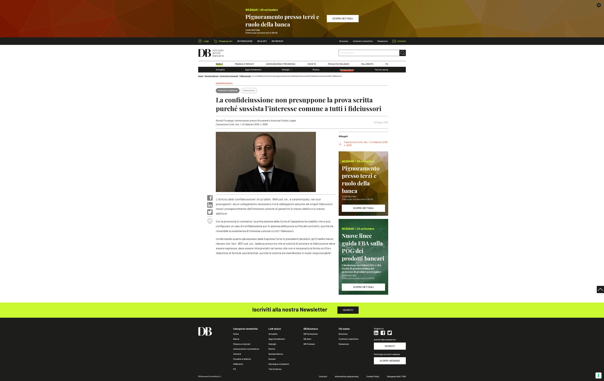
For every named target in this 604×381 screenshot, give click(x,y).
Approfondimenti (253, 69)
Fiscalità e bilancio (242, 359)
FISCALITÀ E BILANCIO (338, 64)
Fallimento (238, 364)
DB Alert (262, 41)
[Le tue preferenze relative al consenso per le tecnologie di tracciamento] (598, 375)
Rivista (316, 69)
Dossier (272, 359)
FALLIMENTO (367, 64)
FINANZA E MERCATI (244, 64)
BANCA (219, 64)
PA (387, 64)
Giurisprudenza (347, 69)
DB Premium (277, 41)
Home (200, 76)
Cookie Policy (372, 376)
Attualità (220, 69)
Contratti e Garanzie (229, 76)
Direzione (343, 41)
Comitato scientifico (363, 41)
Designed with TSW (396, 376)
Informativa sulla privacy (347, 376)
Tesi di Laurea (381, 69)
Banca (236, 339)
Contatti (323, 376)
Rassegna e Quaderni (278, 364)
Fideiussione (245, 76)
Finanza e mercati (241, 344)
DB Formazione (245, 41)
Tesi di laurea (274, 369)
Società (237, 354)
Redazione (383, 41)
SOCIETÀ (312, 64)
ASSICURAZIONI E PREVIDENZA (280, 64)
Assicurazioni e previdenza (246, 349)
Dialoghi (285, 69)
